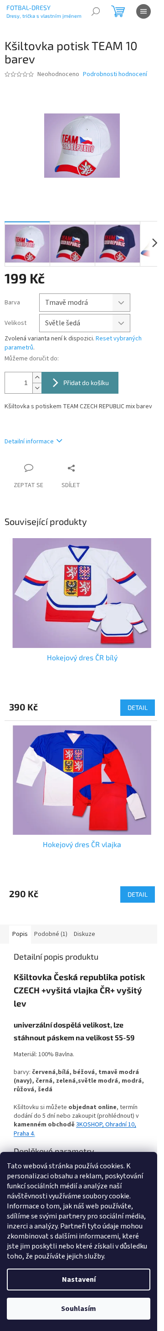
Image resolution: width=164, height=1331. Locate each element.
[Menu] (143, 11)
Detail (138, 707)
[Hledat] (96, 11)
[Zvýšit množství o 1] (36, 377)
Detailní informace (29, 441)
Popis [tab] (20, 934)
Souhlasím (78, 1309)
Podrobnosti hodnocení (115, 74)
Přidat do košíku (86, 382)
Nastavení (79, 1279)
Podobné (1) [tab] (50, 934)
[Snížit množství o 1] (36, 388)
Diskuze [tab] (84, 934)
